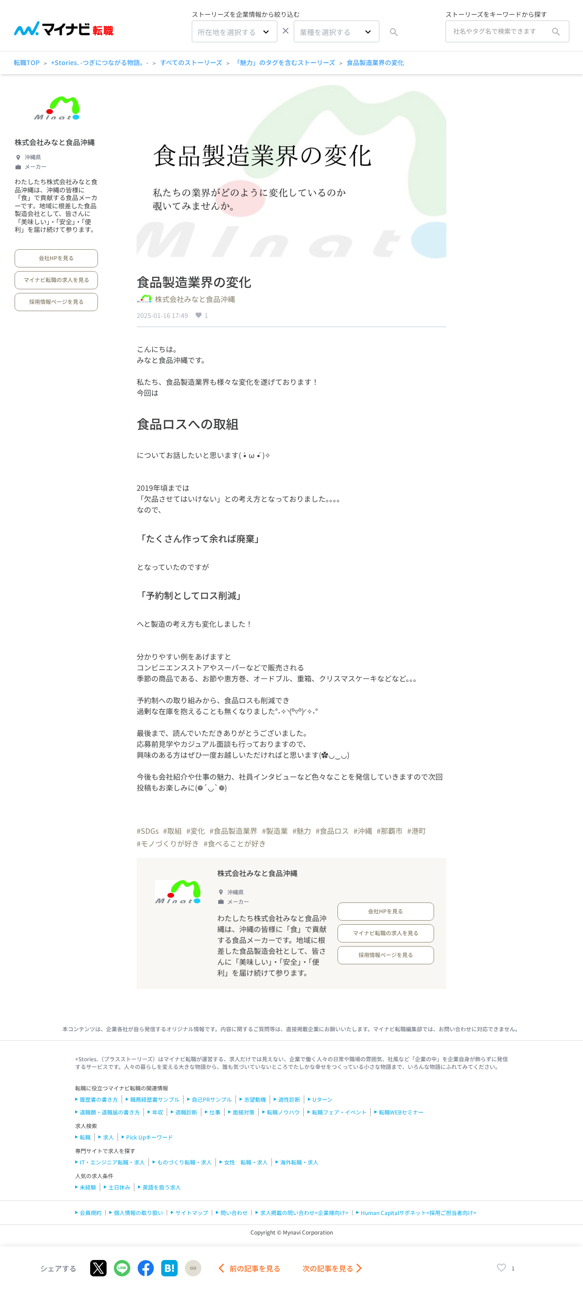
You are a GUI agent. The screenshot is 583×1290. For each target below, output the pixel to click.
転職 (85, 1137)
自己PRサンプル (212, 1099)
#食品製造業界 (233, 830)
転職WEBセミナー (401, 1112)
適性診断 (289, 1099)
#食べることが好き (235, 843)
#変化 (195, 830)
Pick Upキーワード (149, 1137)
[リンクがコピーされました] (193, 1268)
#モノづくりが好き (168, 843)
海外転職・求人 (299, 1162)
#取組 (172, 830)
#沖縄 (362, 830)
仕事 (215, 1112)
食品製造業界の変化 (375, 62)
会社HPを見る (56, 258)
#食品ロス (332, 830)
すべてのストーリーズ (191, 62)
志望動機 (255, 1099)
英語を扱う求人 (162, 1187)
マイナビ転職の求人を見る (56, 279)
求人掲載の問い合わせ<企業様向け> (304, 1212)
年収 (157, 1112)
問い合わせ (234, 1212)
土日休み (119, 1187)
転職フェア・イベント (339, 1112)
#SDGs (148, 830)
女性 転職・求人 (246, 1162)
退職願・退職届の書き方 (110, 1112)
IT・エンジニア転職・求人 (112, 1162)
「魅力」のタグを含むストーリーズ (284, 62)
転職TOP (27, 62)
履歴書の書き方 (99, 1099)
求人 (108, 1137)
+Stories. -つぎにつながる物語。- (99, 62)
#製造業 (275, 830)
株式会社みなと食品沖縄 (55, 142)
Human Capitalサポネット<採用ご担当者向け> (418, 1212)
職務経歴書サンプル (154, 1099)
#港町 (416, 830)
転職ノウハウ (283, 1112)
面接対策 (244, 1112)
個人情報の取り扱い (138, 1212)
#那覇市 (390, 830)
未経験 (88, 1187)
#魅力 (301, 830)
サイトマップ (191, 1212)
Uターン (322, 1099)
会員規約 (91, 1212)
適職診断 (186, 1112)
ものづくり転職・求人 (184, 1162)
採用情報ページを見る (56, 301)
